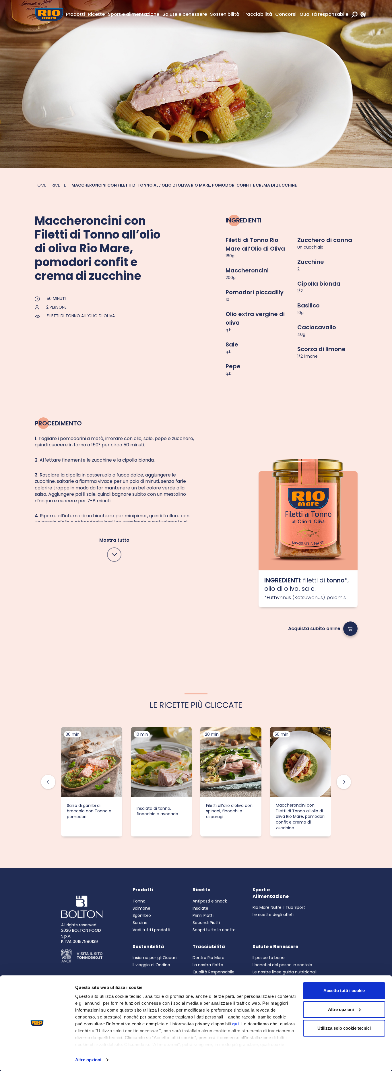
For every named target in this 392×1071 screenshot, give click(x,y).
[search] (354, 14)
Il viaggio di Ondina (151, 965)
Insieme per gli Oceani (155, 957)
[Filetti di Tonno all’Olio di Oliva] (308, 520)
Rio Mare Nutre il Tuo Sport (279, 907)
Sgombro (142, 915)
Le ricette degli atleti (273, 914)
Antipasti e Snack (210, 901)
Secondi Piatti (206, 922)
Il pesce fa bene (269, 957)
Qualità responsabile (324, 14)
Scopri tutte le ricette (214, 930)
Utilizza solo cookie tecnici (344, 1028)
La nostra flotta (208, 965)
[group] (91, 781)
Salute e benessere (184, 14)
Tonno (139, 901)
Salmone (141, 908)
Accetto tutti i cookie (344, 990)
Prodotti (75, 14)
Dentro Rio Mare (208, 957)
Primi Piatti (203, 915)
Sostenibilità (224, 14)
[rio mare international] (362, 14)
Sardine (140, 922)
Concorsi (285, 14)
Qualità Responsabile (213, 972)
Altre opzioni (88, 1059)
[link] (362, 14)
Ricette (96, 14)
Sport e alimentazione (133, 14)
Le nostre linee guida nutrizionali (285, 972)
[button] (344, 782)
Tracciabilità (257, 14)
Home (40, 185)
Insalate (200, 908)
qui (235, 1023)
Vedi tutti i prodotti (151, 930)
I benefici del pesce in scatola (282, 965)
